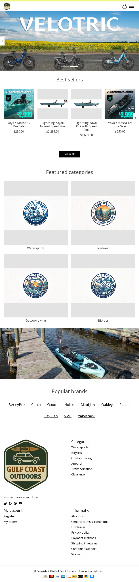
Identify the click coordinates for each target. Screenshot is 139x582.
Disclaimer (78, 527)
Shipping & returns (84, 543)
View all (69, 154)
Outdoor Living (36, 321)
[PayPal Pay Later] (86, 576)
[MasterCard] (51, 576)
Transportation (81, 469)
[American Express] (63, 576)
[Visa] (57, 576)
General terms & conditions (89, 522)
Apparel (76, 464)
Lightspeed (99, 571)
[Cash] (45, 576)
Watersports (35, 248)
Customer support (83, 549)
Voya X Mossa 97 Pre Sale (18, 124)
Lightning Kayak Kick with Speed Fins (86, 126)
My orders (11, 522)
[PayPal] (74, 576)
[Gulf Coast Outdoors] (7, 6)
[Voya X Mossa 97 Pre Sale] (19, 104)
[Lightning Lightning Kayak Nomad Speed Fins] (52, 104)
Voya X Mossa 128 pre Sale (120, 124)
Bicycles (103, 321)
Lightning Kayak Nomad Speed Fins (52, 124)
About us (77, 516)
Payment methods (83, 538)
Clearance (78, 474)
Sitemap (76, 554)
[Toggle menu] (131, 6)
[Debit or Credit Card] (80, 576)
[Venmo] (92, 576)
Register (9, 516)
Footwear (103, 248)
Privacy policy (80, 533)
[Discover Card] (68, 576)
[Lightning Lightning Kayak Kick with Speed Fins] (86, 104)
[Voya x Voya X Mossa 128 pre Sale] (120, 104)
